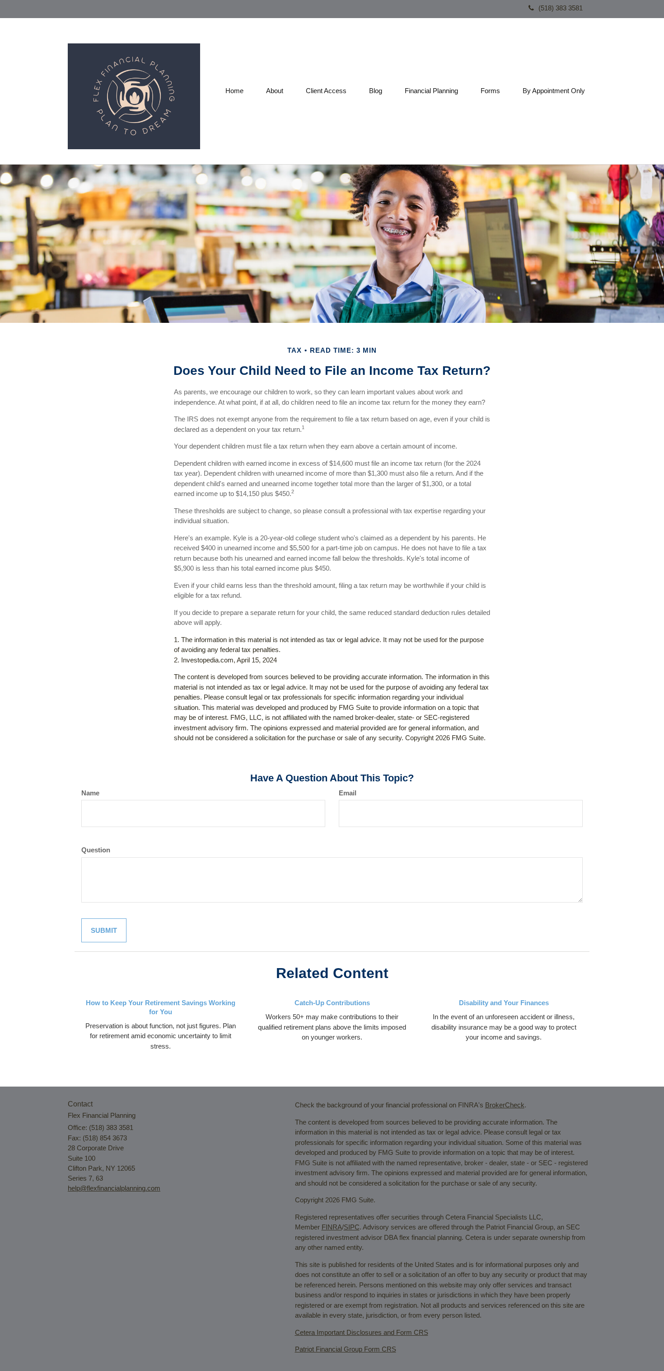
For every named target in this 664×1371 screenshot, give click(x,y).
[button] (275, 91)
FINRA (332, 1227)
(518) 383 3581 (560, 8)
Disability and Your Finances (504, 1003)
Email (347, 793)
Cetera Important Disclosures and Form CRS (361, 1332)
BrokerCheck (504, 1105)
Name (90, 793)
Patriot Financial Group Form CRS (345, 1349)
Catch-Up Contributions (332, 1003)
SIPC (352, 1227)
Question (95, 850)
